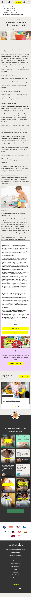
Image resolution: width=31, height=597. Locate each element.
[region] (15, 288)
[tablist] (15, 351)
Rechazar (15, 332)
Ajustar (15, 324)
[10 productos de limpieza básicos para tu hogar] (15, 393)
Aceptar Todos (15, 328)
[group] (15, 342)
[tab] (15, 350)
